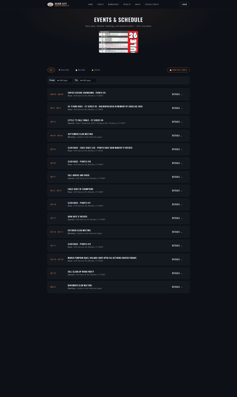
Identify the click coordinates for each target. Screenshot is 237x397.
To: (76, 80)
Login (184, 4)
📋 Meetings (80, 70)
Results (127, 4)
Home (90, 4)
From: (52, 80)
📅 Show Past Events (178, 70)
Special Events (152, 4)
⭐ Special (96, 70)
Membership (113, 4)
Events (100, 4)
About (138, 4)
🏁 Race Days (64, 70)
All (51, 70)
